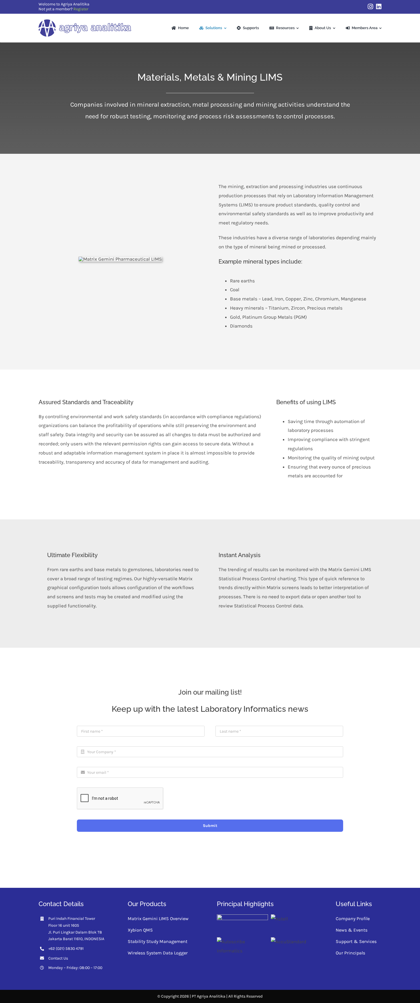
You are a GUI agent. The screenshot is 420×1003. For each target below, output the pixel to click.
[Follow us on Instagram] (370, 7)
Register (80, 9)
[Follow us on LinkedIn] (378, 7)
